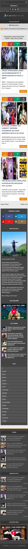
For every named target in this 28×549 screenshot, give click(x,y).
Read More (23, 91)
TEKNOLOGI (5, 418)
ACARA (23, 45)
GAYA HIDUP (5, 390)
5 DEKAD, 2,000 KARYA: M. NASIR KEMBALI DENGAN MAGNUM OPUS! (16, 329)
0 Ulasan (25, 483)
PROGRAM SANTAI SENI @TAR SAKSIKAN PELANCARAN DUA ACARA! (14, 183)
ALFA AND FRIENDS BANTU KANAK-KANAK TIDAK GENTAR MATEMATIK (16, 343)
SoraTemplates (13, 545)
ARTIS (4, 374)
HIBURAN (5, 393)
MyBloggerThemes (14, 547)
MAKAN (4, 396)
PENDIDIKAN (5, 408)
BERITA (4, 377)
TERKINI (4, 421)
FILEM (4, 386)
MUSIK (4, 399)
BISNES (4, 380)
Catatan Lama (23, 204)
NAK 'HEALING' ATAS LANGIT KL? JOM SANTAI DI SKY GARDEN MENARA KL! (16, 356)
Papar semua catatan (16, 38)
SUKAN (4, 414)
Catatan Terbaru (5, 204)
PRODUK (5, 411)
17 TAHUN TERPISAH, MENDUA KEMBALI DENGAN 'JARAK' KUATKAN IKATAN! (16, 349)
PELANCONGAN (6, 402)
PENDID (4, 405)
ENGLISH (5, 383)
